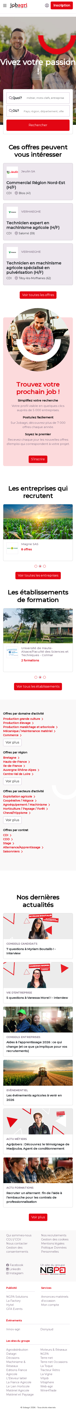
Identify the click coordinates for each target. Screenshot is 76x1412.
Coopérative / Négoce (18, 793)
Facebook (16, 1258)
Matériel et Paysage (20, 1387)
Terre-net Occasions (53, 1355)
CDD (7, 832)
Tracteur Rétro (50, 1363)
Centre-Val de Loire (17, 767)
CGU (9, 1232)
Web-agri (46, 1379)
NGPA (44, 1347)
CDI (6, 828)
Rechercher (38, 125)
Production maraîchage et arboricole (29, 720)
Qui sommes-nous (18, 1228)
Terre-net (46, 1351)
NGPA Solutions (17, 1289)
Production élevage (17, 716)
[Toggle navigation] (5, 5)
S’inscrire (38, 459)
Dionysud (46, 1322)
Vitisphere (47, 1375)
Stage (7, 836)
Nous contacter (16, 1236)
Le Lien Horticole (18, 1379)
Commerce (11, 728)
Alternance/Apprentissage (22, 840)
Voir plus (12, 735)
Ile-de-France (13, 759)
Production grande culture (22, 712)
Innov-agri (13, 1322)
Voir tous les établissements (38, 679)
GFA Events (14, 1302)
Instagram (16, 1266)
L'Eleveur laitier (16, 1371)
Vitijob (44, 1371)
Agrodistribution (17, 1342)
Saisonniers (11, 844)
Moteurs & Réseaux (53, 1342)
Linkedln (15, 1262)
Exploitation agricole (18, 789)
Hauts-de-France (15, 754)
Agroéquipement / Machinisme (25, 797)
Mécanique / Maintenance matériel (28, 724)
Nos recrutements (53, 1228)
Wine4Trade (48, 1383)
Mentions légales (52, 1236)
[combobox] (45, 111)
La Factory (13, 1294)
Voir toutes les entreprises (38, 575)
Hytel (10, 1298)
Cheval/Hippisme (15, 806)
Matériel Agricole (17, 1383)
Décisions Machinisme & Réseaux (16, 1355)
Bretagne (10, 750)
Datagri (11, 1347)
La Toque (46, 1359)
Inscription (61, 5)
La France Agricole (18, 1375)
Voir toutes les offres (38, 295)
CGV (18, 1232)
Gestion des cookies (54, 1232)
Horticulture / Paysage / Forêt (24, 801)
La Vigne (46, 1367)
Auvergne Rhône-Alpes (20, 763)
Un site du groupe (52, 1258)
